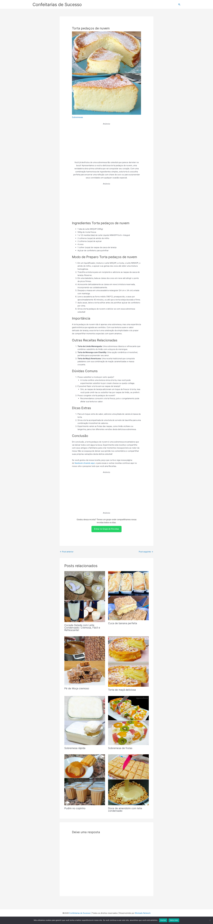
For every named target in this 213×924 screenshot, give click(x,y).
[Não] (210, 920)
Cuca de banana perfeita (122, 623)
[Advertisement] (106, 142)
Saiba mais (174, 920)
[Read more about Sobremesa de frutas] (128, 720)
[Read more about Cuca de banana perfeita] (128, 595)
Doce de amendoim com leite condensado (125, 809)
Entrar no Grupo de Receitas (106, 529)
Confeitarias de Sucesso (57, 4)
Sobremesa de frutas (120, 748)
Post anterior (66, 551)
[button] (179, 4)
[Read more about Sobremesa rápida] (84, 720)
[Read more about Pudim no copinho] (84, 779)
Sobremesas (77, 117)
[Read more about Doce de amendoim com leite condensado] (128, 779)
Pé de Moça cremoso (76, 688)
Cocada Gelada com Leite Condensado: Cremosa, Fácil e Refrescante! (82, 628)
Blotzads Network (143, 913)
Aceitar (163, 920)
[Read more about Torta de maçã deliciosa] (128, 661)
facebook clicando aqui (85, 463)
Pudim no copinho (74, 808)
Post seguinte (146, 551)
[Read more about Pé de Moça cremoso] (84, 661)
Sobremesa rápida (74, 748)
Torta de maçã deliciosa (122, 689)
